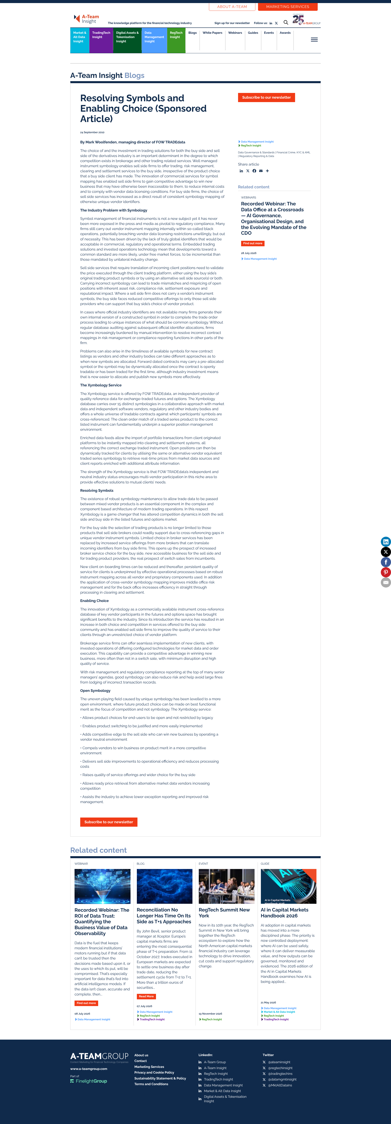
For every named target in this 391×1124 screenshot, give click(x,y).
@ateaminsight (279, 1062)
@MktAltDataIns (280, 1085)
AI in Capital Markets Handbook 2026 (285, 913)
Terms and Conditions (151, 1084)
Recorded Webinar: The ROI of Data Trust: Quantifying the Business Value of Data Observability (102, 921)
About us (141, 1055)
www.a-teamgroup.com (88, 1069)
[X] (386, 552)
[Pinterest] (386, 572)
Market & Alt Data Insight (279, 1012)
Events (269, 33)
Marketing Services (287, 7)
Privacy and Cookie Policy (154, 1072)
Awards (285, 33)
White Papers (212, 33)
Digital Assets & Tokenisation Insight (127, 37)
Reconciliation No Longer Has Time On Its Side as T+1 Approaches (164, 915)
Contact (140, 1061)
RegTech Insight (176, 35)
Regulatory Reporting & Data (256, 156)
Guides (253, 33)
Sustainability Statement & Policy (160, 1078)
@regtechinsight (280, 1068)
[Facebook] (386, 562)
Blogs (192, 33)
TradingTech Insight (101, 35)
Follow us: (261, 23)
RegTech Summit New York (224, 913)
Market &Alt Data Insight (79, 37)
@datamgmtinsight (282, 1079)
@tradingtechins (280, 1074)
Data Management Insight (154, 37)
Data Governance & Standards (256, 152)
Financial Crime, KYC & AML (293, 152)
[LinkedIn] (386, 542)
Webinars (235, 33)
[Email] (386, 582)
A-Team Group (215, 1062)
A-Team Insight (215, 1068)
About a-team (232, 7)
